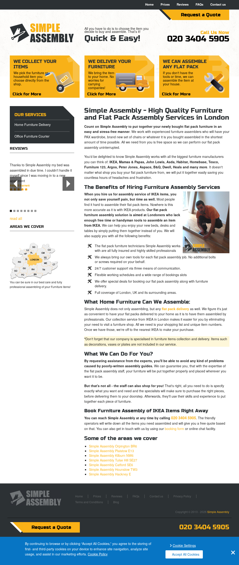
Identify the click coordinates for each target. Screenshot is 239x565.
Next (68, 184)
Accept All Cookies (185, 554)
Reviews (183, 4)
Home (149, 4)
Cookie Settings (184, 545)
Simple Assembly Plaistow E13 (111, 450)
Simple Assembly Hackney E (110, 474)
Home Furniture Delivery (32, 124)
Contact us (218, 4)
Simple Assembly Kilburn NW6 (111, 455)
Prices (165, 4)
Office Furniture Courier (31, 136)
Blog (116, 502)
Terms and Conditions (89, 502)
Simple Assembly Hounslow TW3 (113, 469)
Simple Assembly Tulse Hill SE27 (113, 460)
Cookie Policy (98, 554)
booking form (174, 428)
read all (16, 218)
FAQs (199, 4)
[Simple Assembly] (45, 32)
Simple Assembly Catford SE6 (111, 464)
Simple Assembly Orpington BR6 (113, 446)
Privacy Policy (182, 496)
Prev (15, 184)
